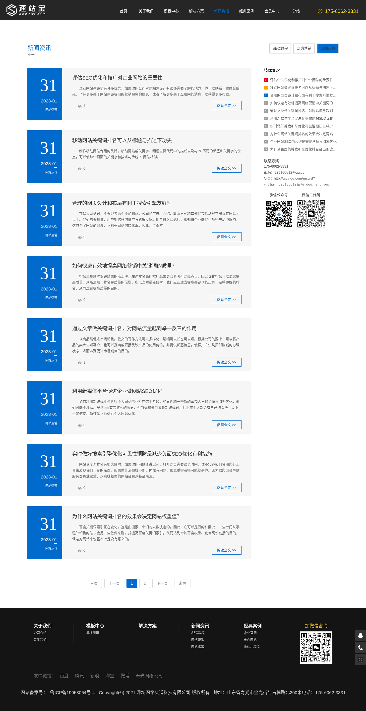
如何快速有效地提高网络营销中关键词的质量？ (124, 266)
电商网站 (250, 640)
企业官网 (250, 633)
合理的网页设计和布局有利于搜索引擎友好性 (122, 203)
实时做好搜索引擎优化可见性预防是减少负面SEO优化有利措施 (142, 454)
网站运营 (327, 48)
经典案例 (253, 625)
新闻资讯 (200, 625)
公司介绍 (40, 633)
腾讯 (80, 675)
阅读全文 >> (226, 105)
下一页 (162, 583)
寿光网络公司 (149, 675)
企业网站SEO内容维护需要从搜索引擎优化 (301, 141)
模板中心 (95, 625)
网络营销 (304, 48)
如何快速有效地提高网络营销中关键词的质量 (302, 103)
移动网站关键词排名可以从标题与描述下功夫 (122, 140)
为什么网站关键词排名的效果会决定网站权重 (302, 134)
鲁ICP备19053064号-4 (72, 692)
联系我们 (40, 640)
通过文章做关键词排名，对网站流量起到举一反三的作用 (134, 328)
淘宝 (110, 675)
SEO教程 (280, 48)
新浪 (95, 675)
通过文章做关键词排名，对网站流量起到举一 (302, 111)
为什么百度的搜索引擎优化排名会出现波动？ (302, 149)
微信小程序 (252, 647)
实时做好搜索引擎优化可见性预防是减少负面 (302, 126)
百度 (65, 675)
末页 (182, 583)
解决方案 (148, 625)
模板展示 (92, 633)
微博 (126, 675)
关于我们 (43, 625)
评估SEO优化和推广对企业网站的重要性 (117, 78)
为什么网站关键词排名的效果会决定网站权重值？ (127, 516)
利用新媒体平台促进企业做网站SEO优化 (117, 391)
